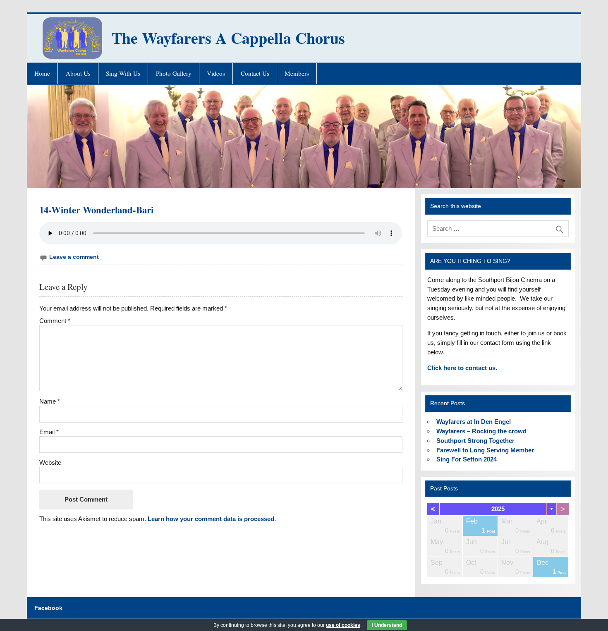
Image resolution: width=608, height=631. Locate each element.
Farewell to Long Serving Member (485, 450)
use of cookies (343, 625)
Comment (54, 321)
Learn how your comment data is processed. (212, 518)
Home (42, 73)
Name (49, 401)
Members (297, 73)
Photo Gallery (173, 73)
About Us (78, 73)
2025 (498, 508)
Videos (216, 73)
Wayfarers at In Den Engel (473, 421)
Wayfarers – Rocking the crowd (481, 431)
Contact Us (255, 73)
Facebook (48, 608)
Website (50, 462)
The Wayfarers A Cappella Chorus (228, 37)
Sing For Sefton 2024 (466, 459)
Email (49, 432)
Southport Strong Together (475, 440)
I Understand (387, 625)
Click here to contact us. (462, 367)
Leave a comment (74, 257)
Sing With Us (123, 73)
